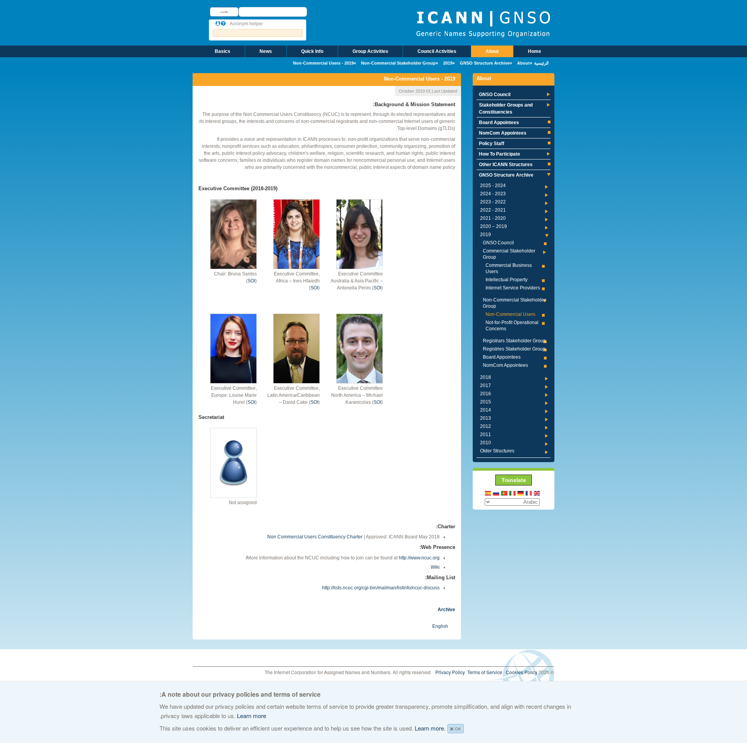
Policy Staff (491, 143)
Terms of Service (484, 672)
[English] (537, 493)
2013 (485, 418)
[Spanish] (488, 493)
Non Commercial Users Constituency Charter (315, 537)
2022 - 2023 (493, 202)
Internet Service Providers (513, 288)
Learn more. (430, 728)
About (492, 51)
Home (534, 51)
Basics (222, 51)
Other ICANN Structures (506, 164)
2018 (485, 377)
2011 (485, 434)
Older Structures (497, 451)
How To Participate (499, 154)
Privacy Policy (450, 672)
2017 (485, 385)
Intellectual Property (507, 279)
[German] (520, 493)
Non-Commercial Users (510, 314)
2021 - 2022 (493, 210)
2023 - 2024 (493, 193)
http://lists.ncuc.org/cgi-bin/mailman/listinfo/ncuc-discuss (381, 588)
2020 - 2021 (493, 218)
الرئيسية (541, 63)
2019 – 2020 (493, 226)
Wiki (435, 567)
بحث (224, 11)
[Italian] (512, 493)
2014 (485, 410)
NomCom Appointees (502, 133)
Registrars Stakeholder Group (514, 340)
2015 (485, 402)
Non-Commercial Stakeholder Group (398, 63)
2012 (485, 426)
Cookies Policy (521, 672)
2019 (447, 63)
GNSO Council (494, 94)
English (440, 626)
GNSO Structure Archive (485, 63)
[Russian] (496, 493)
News (266, 51)
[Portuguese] (504, 493)
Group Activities (370, 51)
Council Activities (436, 51)
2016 (485, 393)
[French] (529, 493)
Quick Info (312, 51)
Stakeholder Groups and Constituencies (506, 108)
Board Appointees (499, 122)
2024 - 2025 (493, 185)
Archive (446, 609)
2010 (485, 442)
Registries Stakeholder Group (514, 349)
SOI (251, 281)
